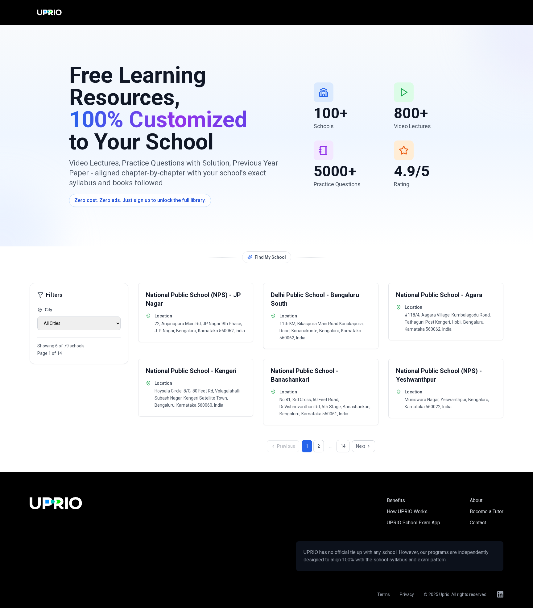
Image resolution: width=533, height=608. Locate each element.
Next (360, 446)
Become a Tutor (486, 511)
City (48, 309)
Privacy (407, 594)
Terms (383, 594)
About (476, 500)
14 (343, 446)
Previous (286, 446)
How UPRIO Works (407, 511)
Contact (478, 523)
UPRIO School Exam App (413, 523)
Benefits (396, 500)
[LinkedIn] (500, 594)
